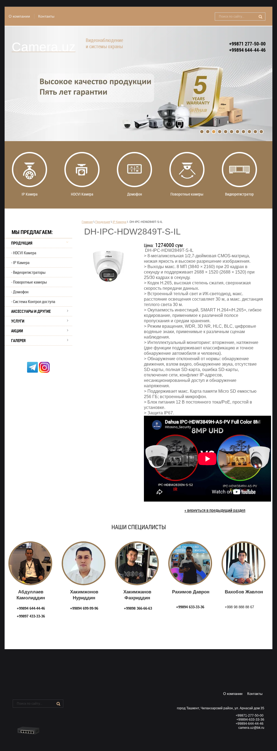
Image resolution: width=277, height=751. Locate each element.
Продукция (21, 243)
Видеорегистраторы (29, 272)
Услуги (17, 321)
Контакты (46, 16)
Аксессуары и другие (31, 311)
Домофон (20, 291)
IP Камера (21, 262)
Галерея (18, 340)
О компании (19, 16)
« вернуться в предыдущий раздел (214, 510)
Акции (17, 330)
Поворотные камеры (30, 282)
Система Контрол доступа (34, 301)
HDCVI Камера (24, 252)
